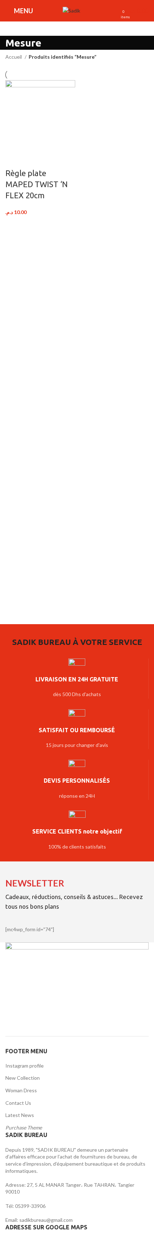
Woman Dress (21, 1090)
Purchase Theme (23, 1127)
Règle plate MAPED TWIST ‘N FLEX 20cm (36, 184)
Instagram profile (24, 1066)
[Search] (89, 11)
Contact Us (18, 1103)
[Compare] (14, 159)
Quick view (33, 159)
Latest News (19, 1115)
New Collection (22, 1078)
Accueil (14, 57)
